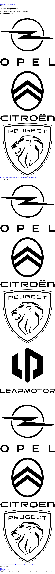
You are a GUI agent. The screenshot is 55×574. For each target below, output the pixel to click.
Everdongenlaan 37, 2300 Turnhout (8, 397)
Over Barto (11, 4)
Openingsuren (33, 177)
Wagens (2, 4)
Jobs (4, 570)
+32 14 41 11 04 (19, 564)
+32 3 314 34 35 (20, 177)
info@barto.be (27, 177)
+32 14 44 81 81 (19, 397)
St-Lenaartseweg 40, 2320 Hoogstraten (8, 177)
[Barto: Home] (7, 3)
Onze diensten (6, 4)
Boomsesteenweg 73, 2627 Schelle (8, 564)
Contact (14, 4)
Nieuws (1, 570)
